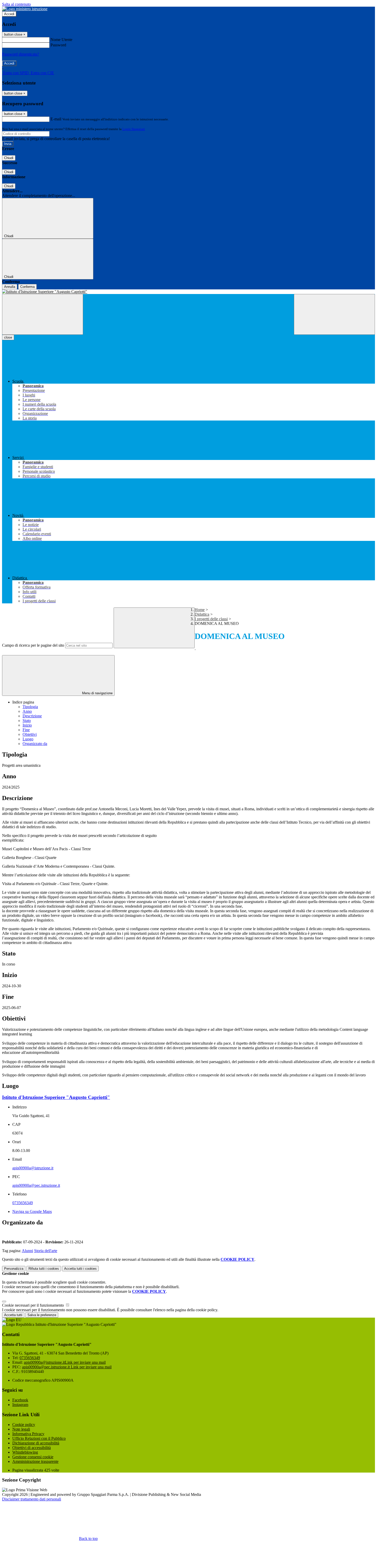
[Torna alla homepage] (188, 291)
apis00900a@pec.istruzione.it (36, 1185)
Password (58, 45)
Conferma (27, 287)
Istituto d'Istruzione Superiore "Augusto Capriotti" (56, 1097)
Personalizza (13, 1269)
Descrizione (32, 716)
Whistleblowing (25, 1452)
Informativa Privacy (28, 1434)
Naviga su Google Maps (32, 1211)
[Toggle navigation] (42, 314)
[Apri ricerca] (334, 314)
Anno (27, 711)
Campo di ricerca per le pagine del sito (33, 645)
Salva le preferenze (41, 1315)
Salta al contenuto (16, 4)
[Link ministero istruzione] (24, 9)
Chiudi (8, 158)
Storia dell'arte (45, 1250)
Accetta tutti (80, 1269)
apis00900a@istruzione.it (32, 1168)
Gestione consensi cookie (32, 1457)
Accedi (9, 14)
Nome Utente (61, 39)
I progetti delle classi (211, 619)
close (8, 337)
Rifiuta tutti (43, 1269)
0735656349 (22, 1203)
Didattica (202, 614)
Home (200, 609)
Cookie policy (23, 1424)
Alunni (27, 1250)
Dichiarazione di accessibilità (35, 1443)
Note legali (21, 1429)
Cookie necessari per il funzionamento (33, 1305)
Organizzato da (35, 743)
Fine (26, 730)
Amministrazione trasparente (35, 1461)
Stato (27, 720)
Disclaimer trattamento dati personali (31, 1499)
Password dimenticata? (20, 54)
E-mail (56, 119)
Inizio (27, 725)
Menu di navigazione (97, 693)
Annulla (9, 287)
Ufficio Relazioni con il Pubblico (39, 1438)
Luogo (28, 739)
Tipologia (30, 707)
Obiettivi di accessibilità (31, 1447)
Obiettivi (30, 734)
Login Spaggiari (133, 129)
